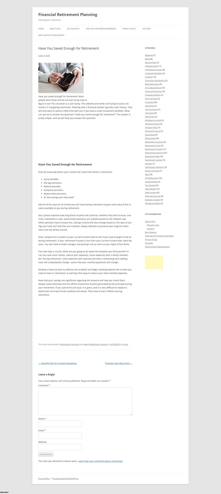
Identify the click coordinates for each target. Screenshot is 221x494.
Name (42, 418)
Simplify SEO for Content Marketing (57, 363)
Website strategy (152, 199)
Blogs (147, 58)
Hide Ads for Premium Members (101, 28)
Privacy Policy (129, 28)
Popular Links (153, 225)
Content (148, 77)
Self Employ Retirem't (154, 167)
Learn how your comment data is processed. (100, 461)
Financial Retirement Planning (67, 14)
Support (150, 228)
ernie (125, 344)
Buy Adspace (73, 28)
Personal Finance (152, 131)
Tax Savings (150, 185)
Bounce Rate (150, 62)
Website (42, 442)
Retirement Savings (98, 344)
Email (42, 430)
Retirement (150, 138)
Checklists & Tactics (153, 69)
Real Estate (150, 134)
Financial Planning (153, 91)
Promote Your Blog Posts (118, 363)
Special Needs (151, 181)
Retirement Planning (69, 344)
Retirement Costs (153, 145)
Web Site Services (153, 196)
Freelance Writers (153, 95)
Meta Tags (149, 116)
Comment (44, 385)
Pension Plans (151, 127)
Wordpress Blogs (152, 203)
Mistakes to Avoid (153, 120)
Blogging (149, 55)
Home (41, 28)
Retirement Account (154, 142)
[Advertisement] (109, 80)
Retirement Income (153, 149)
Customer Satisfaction (155, 80)
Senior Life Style (152, 170)
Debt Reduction (152, 84)
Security (148, 163)
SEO (147, 174)
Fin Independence (153, 87)
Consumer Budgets (153, 73)
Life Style (149, 113)
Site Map (147, 28)
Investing (149, 102)
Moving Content (152, 124)
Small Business (151, 178)
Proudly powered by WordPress (65, 478)
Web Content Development (51, 35)
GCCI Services (151, 98)
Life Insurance (151, 109)
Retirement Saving (153, 160)
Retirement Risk (152, 156)
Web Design (150, 189)
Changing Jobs (151, 66)
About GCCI (55, 28)
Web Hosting (151, 192)
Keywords (149, 105)
